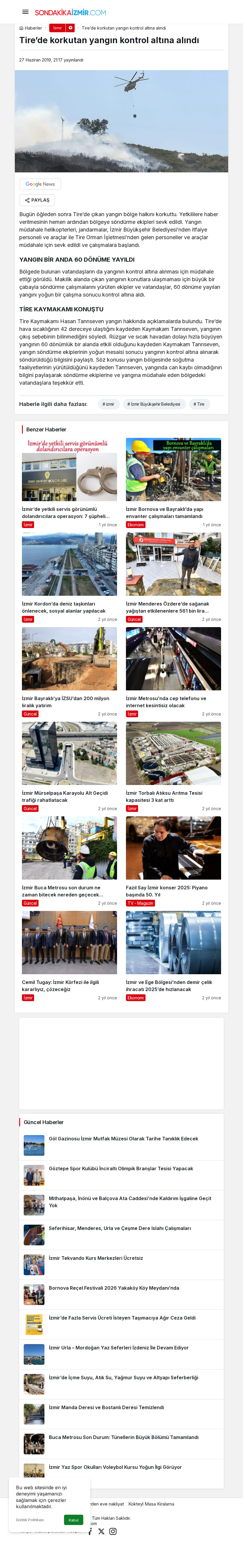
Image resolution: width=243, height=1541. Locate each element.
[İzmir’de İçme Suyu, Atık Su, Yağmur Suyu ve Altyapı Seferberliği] (121, 1384)
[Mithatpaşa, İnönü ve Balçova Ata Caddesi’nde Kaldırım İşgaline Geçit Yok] (121, 1205)
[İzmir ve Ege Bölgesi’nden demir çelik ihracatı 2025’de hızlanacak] (173, 956)
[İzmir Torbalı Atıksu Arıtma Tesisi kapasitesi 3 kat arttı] (173, 767)
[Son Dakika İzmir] (70, 11)
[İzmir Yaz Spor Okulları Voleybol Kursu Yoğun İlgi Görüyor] (121, 1474)
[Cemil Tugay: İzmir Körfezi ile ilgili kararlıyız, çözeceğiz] (69, 956)
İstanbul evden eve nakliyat (96, 1504)
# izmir (108, 404)
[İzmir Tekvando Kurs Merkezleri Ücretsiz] (121, 1265)
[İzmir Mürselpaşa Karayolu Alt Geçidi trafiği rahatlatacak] (69, 767)
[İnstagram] (112, 1531)
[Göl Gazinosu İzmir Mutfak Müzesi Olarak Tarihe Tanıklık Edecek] (121, 1145)
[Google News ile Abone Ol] (40, 184)
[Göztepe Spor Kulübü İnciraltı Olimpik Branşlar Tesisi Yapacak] (121, 1175)
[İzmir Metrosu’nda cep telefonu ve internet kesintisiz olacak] (173, 672)
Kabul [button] (74, 1520)
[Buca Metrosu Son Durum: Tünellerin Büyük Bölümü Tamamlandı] (121, 1444)
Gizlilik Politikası (30, 1520)
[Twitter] (101, 1531)
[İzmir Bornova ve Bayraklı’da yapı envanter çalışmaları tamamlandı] (173, 483)
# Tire (199, 404)
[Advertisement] (121, 1063)
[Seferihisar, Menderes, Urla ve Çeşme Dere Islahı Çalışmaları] (121, 1235)
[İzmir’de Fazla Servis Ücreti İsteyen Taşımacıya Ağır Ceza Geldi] (121, 1324)
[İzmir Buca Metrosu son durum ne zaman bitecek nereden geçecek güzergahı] (69, 861)
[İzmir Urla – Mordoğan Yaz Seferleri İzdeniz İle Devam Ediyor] (121, 1354)
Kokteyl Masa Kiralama (151, 1504)
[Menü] (25, 12)
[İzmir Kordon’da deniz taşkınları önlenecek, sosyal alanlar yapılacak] (69, 577)
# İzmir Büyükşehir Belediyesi (153, 404)
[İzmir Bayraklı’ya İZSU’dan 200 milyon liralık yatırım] (69, 672)
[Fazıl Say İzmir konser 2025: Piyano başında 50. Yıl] (173, 861)
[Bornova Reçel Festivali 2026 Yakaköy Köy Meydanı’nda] (121, 1294)
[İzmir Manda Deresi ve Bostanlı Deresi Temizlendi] (121, 1414)
